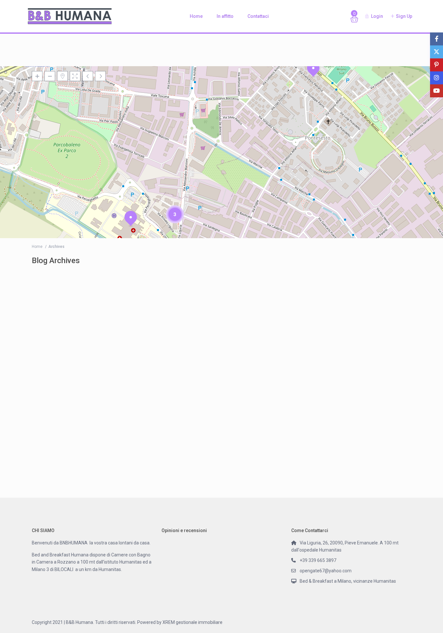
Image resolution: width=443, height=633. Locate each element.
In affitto (225, 16)
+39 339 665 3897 (318, 560)
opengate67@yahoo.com (326, 570)
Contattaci (258, 16)
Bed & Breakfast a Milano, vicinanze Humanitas (348, 581)
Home (196, 16)
